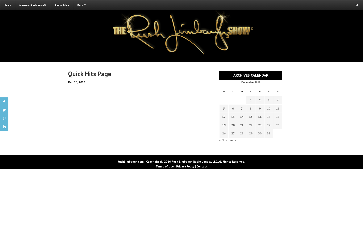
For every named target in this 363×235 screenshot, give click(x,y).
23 (260, 125)
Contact (202, 166)
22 (251, 125)
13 (233, 117)
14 (241, 117)
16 (260, 117)
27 (233, 133)
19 (224, 125)
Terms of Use (165, 166)
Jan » (232, 140)
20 (233, 125)
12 (224, 117)
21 (241, 125)
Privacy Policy (185, 166)
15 (251, 117)
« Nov (223, 140)
